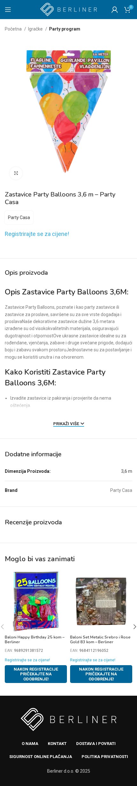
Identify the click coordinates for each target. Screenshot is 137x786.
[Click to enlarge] (16, 173)
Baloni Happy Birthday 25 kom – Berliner (34, 639)
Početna (14, 28)
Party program (64, 28)
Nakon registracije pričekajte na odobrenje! (36, 674)
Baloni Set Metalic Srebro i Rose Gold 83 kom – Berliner (100, 639)
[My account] (114, 9)
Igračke (36, 28)
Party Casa (19, 217)
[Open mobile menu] (8, 9)
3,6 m (126, 471)
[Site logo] (68, 9)
